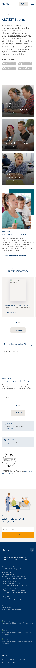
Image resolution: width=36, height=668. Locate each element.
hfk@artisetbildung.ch (20, 585)
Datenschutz (6, 662)
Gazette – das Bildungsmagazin (11, 609)
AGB (13, 662)
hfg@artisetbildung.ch (20, 592)
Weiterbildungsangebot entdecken (15, 255)
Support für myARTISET (9, 659)
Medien (4, 605)
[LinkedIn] (32, 550)
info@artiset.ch (18, 569)
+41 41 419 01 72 (7, 600)
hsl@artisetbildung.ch (20, 578)
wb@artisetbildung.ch (20, 600)
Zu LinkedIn (10, 428)
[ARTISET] (9, 4)
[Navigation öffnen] (32, 4)
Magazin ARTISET (7, 607)
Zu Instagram (11, 444)
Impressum (22, 659)
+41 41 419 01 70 (7, 578)
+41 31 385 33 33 (7, 569)
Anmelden (18, 535)
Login (25, 4)
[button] (16, 322)
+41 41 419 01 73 (7, 592)
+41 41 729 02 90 (7, 585)
